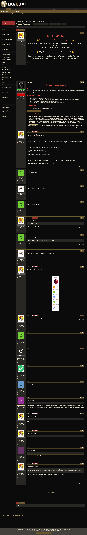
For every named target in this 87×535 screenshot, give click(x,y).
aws (34, 24)
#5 (83, 186)
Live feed (3, 11)
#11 (83, 315)
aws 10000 (45, 24)
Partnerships (62, 9)
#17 (83, 413)
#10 (83, 266)
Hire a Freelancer (6, 90)
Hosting (4, 62)
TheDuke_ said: (31, 450)
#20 (83, 463)
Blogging (4, 42)
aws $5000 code (39, 24)
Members (43, 9)
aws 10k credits (52, 24)
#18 (83, 430)
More (3, 82)
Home (3, 9)
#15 (83, 381)
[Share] (81, 33)
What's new (29, 9)
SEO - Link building (6, 69)
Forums (8, 9)
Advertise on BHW (51, 72)
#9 (83, 251)
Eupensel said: (31, 238)
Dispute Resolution (6, 107)
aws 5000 (64, 24)
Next (22, 30)
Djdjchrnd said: (31, 221)
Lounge (4, 116)
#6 (83, 202)
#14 (83, 365)
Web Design (5, 79)
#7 (83, 218)
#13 (83, 348)
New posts (8, 11)
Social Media (5, 47)
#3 (83, 131)
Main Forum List (6, 32)
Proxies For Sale (6, 67)
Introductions (5, 114)
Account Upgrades (53, 9)
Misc (3, 64)
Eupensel (20, 24)
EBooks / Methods (6, 59)
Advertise (22, 9)
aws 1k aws (58, 24)
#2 (83, 82)
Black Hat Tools (6, 44)
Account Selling (6, 54)
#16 (83, 397)
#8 (83, 235)
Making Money (5, 95)
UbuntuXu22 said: (32, 433)
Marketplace (15, 9)
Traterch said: (31, 400)
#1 (83, 33)
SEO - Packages (6, 72)
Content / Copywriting (7, 57)
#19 (83, 447)
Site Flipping (5, 100)
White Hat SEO (6, 37)
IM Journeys (5, 92)
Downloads (5, 49)
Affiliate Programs (6, 87)
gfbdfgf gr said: (31, 416)
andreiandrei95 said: (32, 466)
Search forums (15, 11)
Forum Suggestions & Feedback (7, 110)
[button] (33, 9)
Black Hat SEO (5, 34)
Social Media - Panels (7, 77)
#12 (83, 332)
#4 (83, 170)
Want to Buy (5, 102)
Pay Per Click (5, 97)
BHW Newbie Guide (7, 39)
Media (36, 9)
